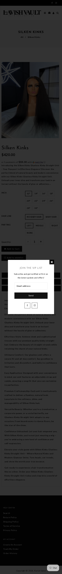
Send (31, 295)
